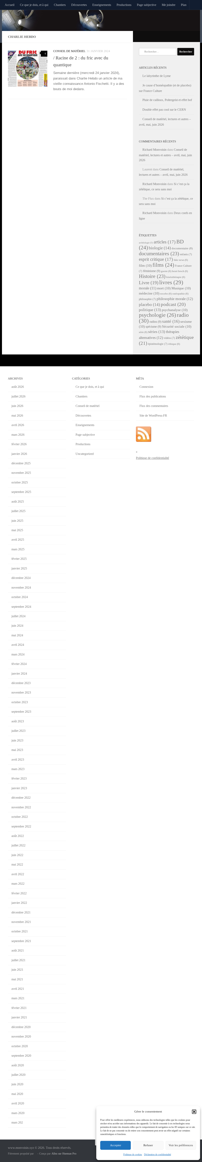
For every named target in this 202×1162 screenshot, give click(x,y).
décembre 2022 (21, 797)
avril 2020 (17, 1103)
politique (150, 310)
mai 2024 (17, 635)
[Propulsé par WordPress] (36, 1153)
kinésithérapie (175, 277)
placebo (149, 304)
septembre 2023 (21, 711)
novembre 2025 (21, 472)
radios (155, 321)
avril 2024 (17, 644)
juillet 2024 (18, 616)
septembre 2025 (21, 492)
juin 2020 (17, 1084)
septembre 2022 (21, 826)
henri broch (180, 271)
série (143, 332)
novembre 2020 (21, 1036)
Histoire (152, 276)
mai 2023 (17, 750)
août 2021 (17, 950)
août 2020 (17, 1065)
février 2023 (19, 778)
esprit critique (156, 259)
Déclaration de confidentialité (157, 1154)
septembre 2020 (21, 1055)
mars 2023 (17, 769)
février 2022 (19, 893)
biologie (160, 248)
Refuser (148, 1145)
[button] (194, 1112)
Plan (183, 5)
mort (164, 288)
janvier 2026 (19, 453)
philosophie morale (175, 299)
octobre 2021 (19, 931)
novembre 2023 (21, 692)
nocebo (166, 293)
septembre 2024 (21, 606)
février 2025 (19, 558)
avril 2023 (17, 759)
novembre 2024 (21, 587)
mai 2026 (17, 415)
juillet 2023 (18, 730)
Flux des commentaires (153, 406)
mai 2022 (17, 864)
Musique (181, 288)
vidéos (169, 338)
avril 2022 (17, 874)
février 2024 (19, 664)
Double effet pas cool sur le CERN (164, 109)
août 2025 (17, 501)
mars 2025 (17, 549)
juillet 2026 (18, 396)
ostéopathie (180, 293)
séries (156, 331)
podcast (173, 304)
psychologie (157, 315)
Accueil (9, 5)
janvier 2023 (19, 788)
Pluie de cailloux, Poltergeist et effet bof (167, 100)
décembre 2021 (21, 912)
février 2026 (19, 444)
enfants (186, 254)
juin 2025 (17, 520)
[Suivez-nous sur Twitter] (181, 36)
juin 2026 (17, 406)
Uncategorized (85, 453)
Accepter (115, 1145)
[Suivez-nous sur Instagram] (192, 36)
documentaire (182, 248)
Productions (124, 5)
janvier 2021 (19, 1017)
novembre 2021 (21, 922)
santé (171, 321)
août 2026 (17, 386)
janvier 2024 (19, 673)
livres (171, 282)
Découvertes (79, 5)
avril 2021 (17, 988)
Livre (148, 282)
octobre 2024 (19, 597)
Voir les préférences (181, 1145)
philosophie (147, 299)
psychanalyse (175, 310)
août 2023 (17, 721)
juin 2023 (17, 740)
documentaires (159, 253)
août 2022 (17, 836)
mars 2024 (17, 654)
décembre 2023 (21, 683)
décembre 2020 (21, 1027)
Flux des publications (152, 396)
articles (165, 241)
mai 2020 (17, 1094)
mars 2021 (17, 998)
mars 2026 (17, 434)
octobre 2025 (19, 482)
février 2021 (19, 1008)
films (163, 265)
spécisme (153, 326)
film (145, 265)
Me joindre (168, 5)
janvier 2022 (19, 902)
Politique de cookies (132, 1154)
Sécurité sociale (176, 326)
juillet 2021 (18, 960)
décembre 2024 (21, 578)
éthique (174, 344)
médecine (149, 293)
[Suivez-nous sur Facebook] (187, 36)
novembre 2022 (21, 807)
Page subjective (146, 5)
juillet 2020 (18, 1074)
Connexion (146, 386)
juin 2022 (17, 855)
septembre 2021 (21, 941)
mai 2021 (17, 979)
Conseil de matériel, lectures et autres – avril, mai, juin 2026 (165, 155)
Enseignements (101, 5)
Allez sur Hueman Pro (63, 1153)
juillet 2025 (18, 511)
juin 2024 (17, 625)
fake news (181, 260)
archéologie (146, 243)
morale (147, 288)
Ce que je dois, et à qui (34, 5)
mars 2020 (17, 1113)
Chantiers (60, 5)
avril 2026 (17, 425)
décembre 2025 (21, 463)
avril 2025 (17, 539)
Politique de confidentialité (152, 458)
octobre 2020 (19, 1046)
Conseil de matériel (69, 51)
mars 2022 (17, 883)
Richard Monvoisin (154, 149)
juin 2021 (17, 969)
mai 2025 (17, 530)
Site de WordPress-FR (153, 415)
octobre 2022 (19, 816)
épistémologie (157, 343)
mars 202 (17, 1122)
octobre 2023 (19, 702)
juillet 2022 (18, 845)
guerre (166, 271)
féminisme (151, 271)
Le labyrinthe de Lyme (156, 76)
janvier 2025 (19, 568)
